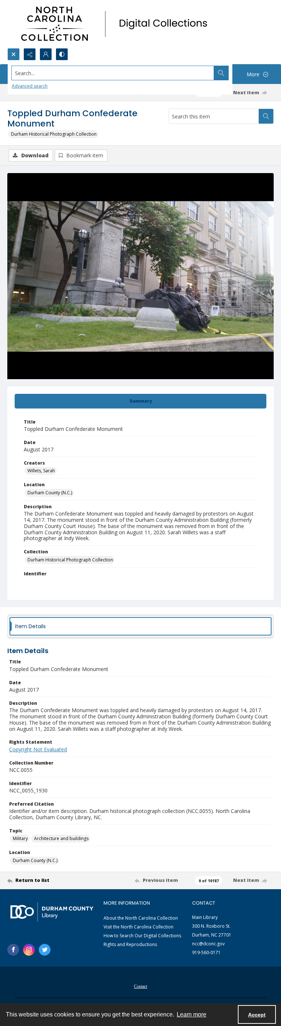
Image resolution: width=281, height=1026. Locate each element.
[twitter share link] (44, 950)
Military (20, 838)
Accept (257, 1015)
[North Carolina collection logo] (116, 24)
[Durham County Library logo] (51, 911)
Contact (140, 986)
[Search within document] (266, 116)
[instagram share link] (29, 950)
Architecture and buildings (61, 838)
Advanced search (30, 86)
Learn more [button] (191, 1014)
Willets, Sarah (41, 471)
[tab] (140, 401)
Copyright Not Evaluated (38, 749)
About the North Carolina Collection (141, 918)
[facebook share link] (13, 950)
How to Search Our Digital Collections (142, 935)
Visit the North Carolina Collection (138, 927)
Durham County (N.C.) (49, 493)
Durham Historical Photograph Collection (54, 134)
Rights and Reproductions (130, 944)
